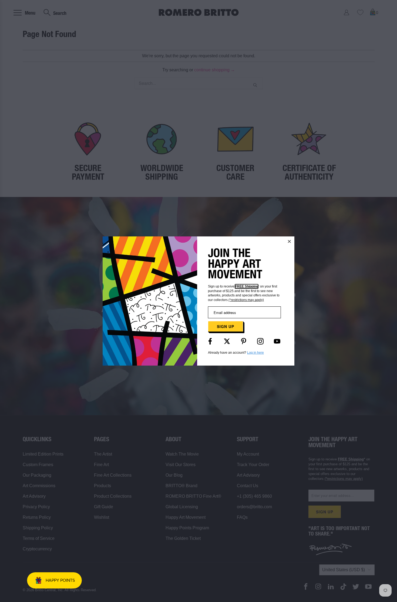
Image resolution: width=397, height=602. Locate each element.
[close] (289, 241)
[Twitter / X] (227, 341)
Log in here (255, 352)
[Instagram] (260, 341)
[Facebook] (210, 341)
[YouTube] (277, 341)
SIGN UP (225, 326)
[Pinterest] (243, 341)
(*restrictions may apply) (246, 300)
